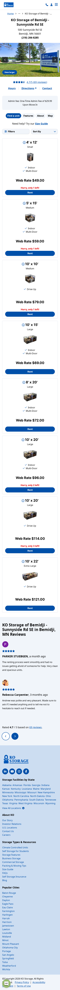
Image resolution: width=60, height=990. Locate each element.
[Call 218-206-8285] (47, 5)
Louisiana (27, 788)
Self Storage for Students (15, 851)
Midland (6, 936)
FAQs (5, 873)
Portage (6, 951)
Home (10, 13)
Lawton (6, 929)
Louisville (7, 933)
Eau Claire (7, 907)
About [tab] (40, 115)
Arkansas (17, 785)
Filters (11, 131)
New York (7, 796)
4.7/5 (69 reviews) (37, 82)
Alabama (6, 785)
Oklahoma (7, 799)
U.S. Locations (9, 827)
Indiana (45, 785)
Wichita (6, 969)
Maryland (46, 788)
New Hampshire (46, 792)
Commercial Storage (13, 862)
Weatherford (9, 965)
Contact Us (8, 831)
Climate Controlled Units (15, 847)
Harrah (6, 918)
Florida (27, 785)
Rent (30, 192)
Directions (27, 88)
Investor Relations (11, 823)
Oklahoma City (10, 947)
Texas (5, 803)
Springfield (8, 958)
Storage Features (11, 854)
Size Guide (41, 123)
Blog (4, 880)
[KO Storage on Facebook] (26, 771)
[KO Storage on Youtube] (12, 771)
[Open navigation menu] (56, 5)
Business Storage (11, 858)
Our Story (7, 820)
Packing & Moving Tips (14, 865)
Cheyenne (7, 896)
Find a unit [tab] (13, 115)
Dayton (6, 900)
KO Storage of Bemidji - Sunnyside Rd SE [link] (39, 13)
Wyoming (50, 803)
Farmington (8, 911)
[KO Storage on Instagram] (19, 771)
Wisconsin (38, 803)
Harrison (7, 922)
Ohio (48, 796)
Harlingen (7, 914)
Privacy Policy (22, 982)
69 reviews (35, 727)
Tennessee (50, 799)
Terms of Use (24, 985)
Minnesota (8, 792)
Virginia (13, 803)
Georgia (36, 785)
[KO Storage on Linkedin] (5, 771)
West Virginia (25, 803)
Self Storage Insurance (14, 876)
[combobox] (44, 131)
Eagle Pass (7, 903)
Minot (5, 940)
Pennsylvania (21, 799)
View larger (9, 72)
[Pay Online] (51, 5)
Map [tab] (50, 115)
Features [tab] (28, 115)
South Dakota (36, 799)
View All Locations (13, 808)
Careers (6, 834)
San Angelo (8, 954)
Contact (47, 88)
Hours (12, 88)
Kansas (6, 788)
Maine (36, 788)
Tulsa (5, 962)
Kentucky (16, 788)
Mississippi (20, 792)
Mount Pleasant (10, 943)
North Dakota (37, 796)
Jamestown (8, 925)
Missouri (32, 792)
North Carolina (21, 796)
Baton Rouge (9, 892)
